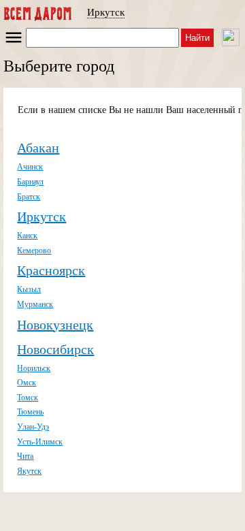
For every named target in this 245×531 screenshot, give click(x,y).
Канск (27, 235)
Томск (27, 397)
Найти (197, 38)
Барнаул (30, 182)
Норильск (33, 368)
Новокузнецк (55, 324)
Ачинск (30, 167)
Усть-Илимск (40, 442)
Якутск (29, 471)
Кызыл (29, 289)
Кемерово (34, 250)
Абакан (38, 147)
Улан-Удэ (33, 427)
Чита (25, 456)
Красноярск (51, 270)
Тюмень (30, 412)
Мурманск (35, 304)
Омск (26, 382)
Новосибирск (55, 349)
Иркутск (106, 12)
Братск (28, 197)
